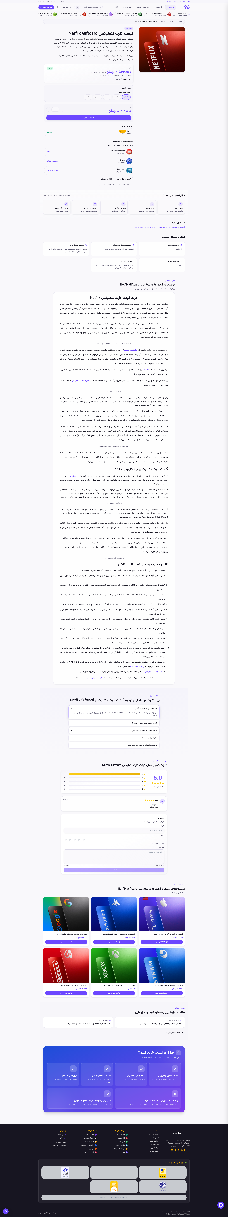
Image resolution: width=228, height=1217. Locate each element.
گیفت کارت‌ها (89, 1142)
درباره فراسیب (154, 1134)
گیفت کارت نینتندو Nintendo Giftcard (74, 985)
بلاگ (116, 7)
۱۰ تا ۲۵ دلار (163, 227)
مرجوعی (40, 1213)
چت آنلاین (59, 1134)
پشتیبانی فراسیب (137, 666)
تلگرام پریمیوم (120, 1145)
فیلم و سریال (89, 1152)
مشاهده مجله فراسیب (175, 1032)
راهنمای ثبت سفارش (59, 1145)
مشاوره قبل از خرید (123, 179)
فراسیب (171, 7)
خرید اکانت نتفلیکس (80, 380)
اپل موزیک (121, 1138)
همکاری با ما (154, 1151)
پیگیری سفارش (50, 2)
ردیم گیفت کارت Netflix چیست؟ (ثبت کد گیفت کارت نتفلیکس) (89, 1023)
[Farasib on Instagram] (185, 1150)
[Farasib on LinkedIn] (182, 1150)
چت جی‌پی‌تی (120, 1134)
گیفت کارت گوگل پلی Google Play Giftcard (72, 934)
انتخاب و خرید (88, 117)
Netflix (146, 369)
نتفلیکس (72, 476)
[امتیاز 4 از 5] (79, 840)
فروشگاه (159, 7)
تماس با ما (41, 2)
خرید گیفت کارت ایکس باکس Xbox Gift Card (119, 985)
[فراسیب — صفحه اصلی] (187, 7)
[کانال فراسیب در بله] (175, 1150)
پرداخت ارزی (127, 7)
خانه (180, 21)
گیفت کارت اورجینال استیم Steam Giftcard (168, 985)
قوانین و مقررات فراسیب (92, 678)
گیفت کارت (163, 21)
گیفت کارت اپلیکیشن (178, 227)
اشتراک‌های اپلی (89, 1138)
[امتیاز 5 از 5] (84, 840)
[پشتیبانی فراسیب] (6, 1211)
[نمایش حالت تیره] (57, 7)
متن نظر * (161, 847)
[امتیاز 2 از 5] (70, 840)
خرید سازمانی (105, 179)
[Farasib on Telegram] (179, 1150)
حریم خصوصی (53, 1213)
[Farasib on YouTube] (172, 1150)
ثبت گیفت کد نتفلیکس (154, 671)
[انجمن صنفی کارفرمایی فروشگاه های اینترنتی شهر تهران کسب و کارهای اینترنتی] (162, 1187)
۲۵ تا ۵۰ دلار (151, 227)
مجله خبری (155, 1144)
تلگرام (61, 1138)
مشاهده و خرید (160, 942)
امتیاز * (161, 836)
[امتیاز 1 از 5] (66, 840)
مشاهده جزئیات (52, 152)
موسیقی (91, 1149)
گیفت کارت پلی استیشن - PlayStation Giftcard (118, 934)
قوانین (46, 1213)
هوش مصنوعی (89, 1134)
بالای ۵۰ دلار (139, 227)
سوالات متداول (61, 2)
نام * (162, 825)
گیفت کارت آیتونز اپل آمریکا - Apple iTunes (168, 934)
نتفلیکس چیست (130, 350)
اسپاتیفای (121, 1142)
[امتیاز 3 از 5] (75, 840)
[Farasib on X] (189, 1150)
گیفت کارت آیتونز (119, 1149)
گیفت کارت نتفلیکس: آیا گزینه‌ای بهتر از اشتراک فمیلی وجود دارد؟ (160, 1023)
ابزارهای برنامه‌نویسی (87, 1145)
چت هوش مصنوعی (142, 7)
